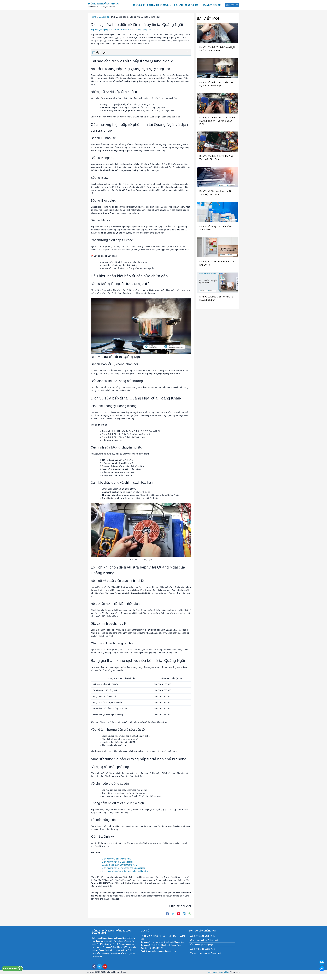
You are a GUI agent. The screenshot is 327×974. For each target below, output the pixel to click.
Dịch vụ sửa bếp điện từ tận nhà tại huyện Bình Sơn (125, 871)
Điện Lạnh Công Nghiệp (186, 5)
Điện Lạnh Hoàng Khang (103, 3)
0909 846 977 (10, 968)
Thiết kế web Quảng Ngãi (218, 972)
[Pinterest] (178, 913)
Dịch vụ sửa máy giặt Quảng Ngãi (117, 862)
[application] (170, 5)
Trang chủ (139, 5)
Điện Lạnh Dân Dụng (158, 5)
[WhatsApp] (190, 913)
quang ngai (104, 30)
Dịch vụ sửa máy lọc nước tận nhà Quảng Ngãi (123, 868)
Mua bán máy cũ (212, 5)
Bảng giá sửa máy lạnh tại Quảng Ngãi (119, 865)
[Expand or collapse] (188, 52)
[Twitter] (173, 913)
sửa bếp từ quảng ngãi (134, 30)
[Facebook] (167, 913)
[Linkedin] (184, 913)
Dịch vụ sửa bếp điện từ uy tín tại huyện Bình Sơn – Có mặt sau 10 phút (217, 120)
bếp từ (94, 30)
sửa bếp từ (116, 30)
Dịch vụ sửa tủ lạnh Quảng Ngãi (116, 859)
